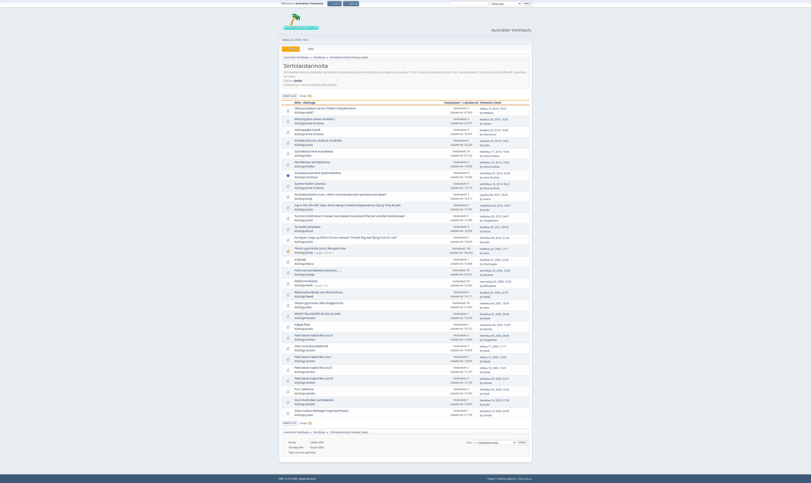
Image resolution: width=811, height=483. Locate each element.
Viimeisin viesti (490, 103)
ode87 (310, 112)
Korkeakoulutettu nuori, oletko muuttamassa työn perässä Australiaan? (340, 194)
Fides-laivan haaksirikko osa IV (313, 335)
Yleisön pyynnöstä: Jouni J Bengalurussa (320, 248)
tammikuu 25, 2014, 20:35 (495, 173)
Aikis (309, 156)
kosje (309, 199)
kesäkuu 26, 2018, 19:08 (494, 130)
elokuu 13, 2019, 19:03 (493, 108)
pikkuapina (489, 286)
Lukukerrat (471, 103)
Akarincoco (489, 134)
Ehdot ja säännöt (506, 478)
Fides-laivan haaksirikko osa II (313, 368)
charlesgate (490, 264)
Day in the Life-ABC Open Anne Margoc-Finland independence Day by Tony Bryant (347, 205)
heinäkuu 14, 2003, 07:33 (494, 400)
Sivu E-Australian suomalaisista (313, 400)
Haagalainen (490, 220)
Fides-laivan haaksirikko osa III (313, 378)
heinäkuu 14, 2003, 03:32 (494, 411)
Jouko (364, 57)
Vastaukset (452, 103)
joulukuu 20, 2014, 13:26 (494, 141)
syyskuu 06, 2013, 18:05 (494, 195)
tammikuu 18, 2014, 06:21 (495, 184)
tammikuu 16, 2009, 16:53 (495, 270)
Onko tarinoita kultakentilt (311, 346)
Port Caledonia (303, 389)
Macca (310, 264)
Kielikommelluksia (305, 281)
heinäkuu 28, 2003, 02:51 (494, 379)
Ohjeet (491, 478)
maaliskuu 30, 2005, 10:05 (495, 325)
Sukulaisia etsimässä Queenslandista (317, 173)
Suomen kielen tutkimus (310, 184)
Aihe (297, 103)
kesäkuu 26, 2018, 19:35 (494, 119)
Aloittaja (309, 103)
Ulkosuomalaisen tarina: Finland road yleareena (325, 108)
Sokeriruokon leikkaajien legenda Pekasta (321, 411)
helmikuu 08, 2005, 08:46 (494, 335)
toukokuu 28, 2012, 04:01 (494, 216)
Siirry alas (289, 96)
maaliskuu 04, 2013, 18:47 (495, 205)
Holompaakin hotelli (307, 130)
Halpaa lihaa (302, 325)
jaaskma (488, 275)
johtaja (310, 274)
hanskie (311, 318)
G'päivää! (300, 259)
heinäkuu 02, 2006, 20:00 (494, 314)
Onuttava (312, 177)
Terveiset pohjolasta (307, 227)
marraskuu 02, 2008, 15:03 (495, 281)
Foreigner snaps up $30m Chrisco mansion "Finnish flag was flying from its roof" (345, 237)
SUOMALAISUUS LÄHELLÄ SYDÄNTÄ (318, 141)
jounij (309, 252)
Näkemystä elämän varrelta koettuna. (318, 292)
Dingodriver (490, 340)
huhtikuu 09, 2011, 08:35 (494, 227)
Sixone (487, 123)
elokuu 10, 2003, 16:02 (493, 357)
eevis (486, 253)
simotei (310, 340)
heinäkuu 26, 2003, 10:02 (494, 389)
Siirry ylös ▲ (525, 478)
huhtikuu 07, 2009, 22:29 (494, 260)
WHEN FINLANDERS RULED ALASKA (317, 314)
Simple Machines (307, 479)
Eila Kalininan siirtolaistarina (312, 162)
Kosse (309, 231)
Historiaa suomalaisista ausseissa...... (318, 270)
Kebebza (488, 113)
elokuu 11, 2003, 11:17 (493, 346)
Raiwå (309, 296)
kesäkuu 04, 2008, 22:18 (494, 292)
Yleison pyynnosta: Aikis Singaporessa (318, 303)
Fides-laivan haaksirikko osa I (312, 357)
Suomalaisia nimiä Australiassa (313, 151)
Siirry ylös (289, 423)
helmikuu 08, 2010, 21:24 (494, 238)
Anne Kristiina (315, 123)
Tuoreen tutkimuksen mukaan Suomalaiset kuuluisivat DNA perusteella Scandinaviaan (349, 216)
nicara (487, 199)
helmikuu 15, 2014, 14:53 (494, 162)
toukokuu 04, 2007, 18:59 (494, 303)
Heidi (309, 285)
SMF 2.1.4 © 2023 (288, 479)
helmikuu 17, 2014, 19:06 (494, 152)
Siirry (469, 442)
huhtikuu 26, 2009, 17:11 (494, 249)
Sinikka (310, 166)
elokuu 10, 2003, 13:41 (493, 368)
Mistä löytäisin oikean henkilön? (314, 119)
